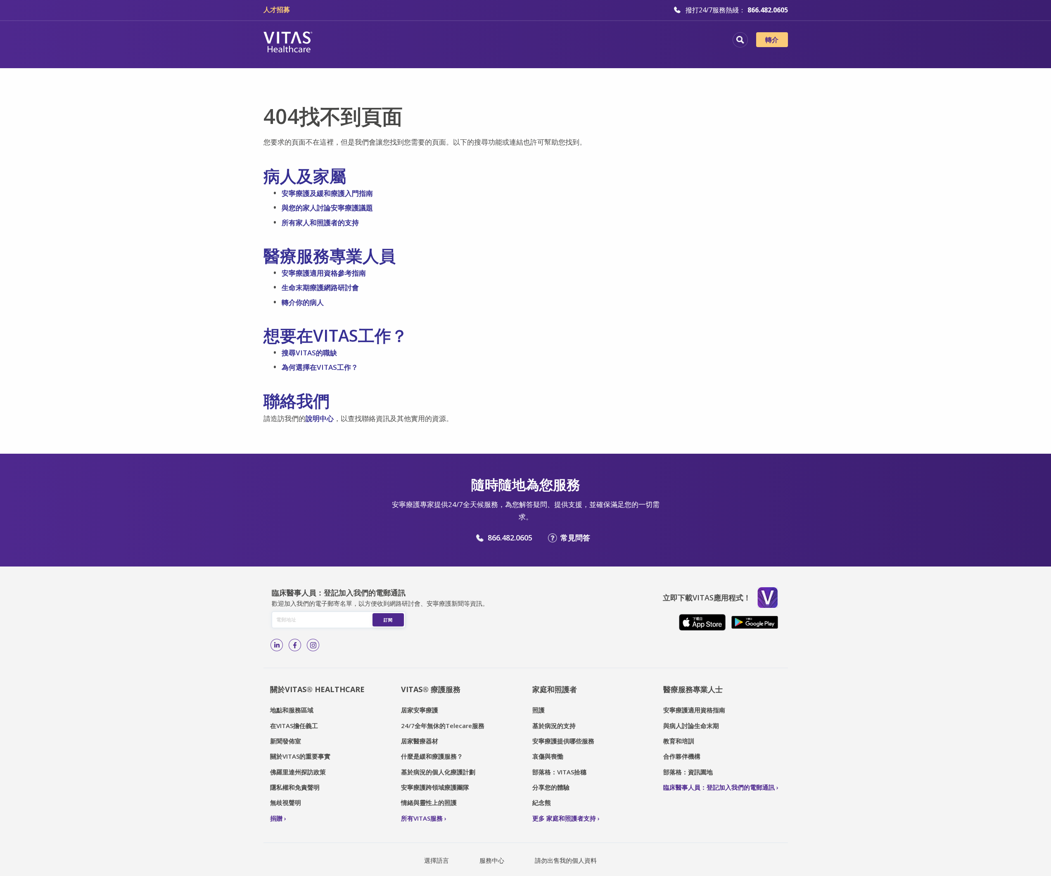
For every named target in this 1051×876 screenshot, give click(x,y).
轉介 (772, 39)
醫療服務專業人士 (693, 689)
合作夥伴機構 (681, 756)
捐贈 (276, 818)
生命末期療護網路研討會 (320, 287)
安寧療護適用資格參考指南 (324, 273)
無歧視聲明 (285, 802)
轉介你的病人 (303, 302)
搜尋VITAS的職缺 (309, 352)
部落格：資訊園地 (688, 772)
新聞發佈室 (285, 741)
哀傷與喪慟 (547, 756)
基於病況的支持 (554, 725)
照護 (538, 710)
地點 (392, 40)
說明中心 (320, 418)
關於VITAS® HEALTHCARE (317, 689)
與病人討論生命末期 (691, 725)
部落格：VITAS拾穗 (559, 772)
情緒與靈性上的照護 (429, 802)
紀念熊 (541, 802)
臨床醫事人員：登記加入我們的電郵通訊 (719, 787)
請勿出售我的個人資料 (566, 860)
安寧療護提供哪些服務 (563, 741)
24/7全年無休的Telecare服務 (442, 725)
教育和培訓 (678, 741)
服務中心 (491, 860)
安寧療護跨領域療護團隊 (435, 787)
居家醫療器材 (419, 741)
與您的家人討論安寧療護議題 (327, 207)
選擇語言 (436, 860)
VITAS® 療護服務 (430, 689)
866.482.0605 (510, 538)
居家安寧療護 (419, 710)
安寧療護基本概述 (445, 40)
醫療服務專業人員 (570, 40)
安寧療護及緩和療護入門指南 (327, 193)
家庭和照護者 (554, 689)
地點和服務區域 (291, 710)
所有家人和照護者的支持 (320, 222)
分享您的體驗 (550, 787)
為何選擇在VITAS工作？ (320, 367)
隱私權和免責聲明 (295, 787)
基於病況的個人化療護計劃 (438, 772)
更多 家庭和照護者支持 (564, 818)
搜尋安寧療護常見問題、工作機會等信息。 (740, 40)
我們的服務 (508, 40)
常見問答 (575, 538)
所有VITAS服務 (422, 818)
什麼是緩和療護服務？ (432, 756)
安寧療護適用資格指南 (694, 710)
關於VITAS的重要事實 (300, 756)
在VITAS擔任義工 (294, 725)
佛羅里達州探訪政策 (298, 772)
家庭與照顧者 (637, 40)
